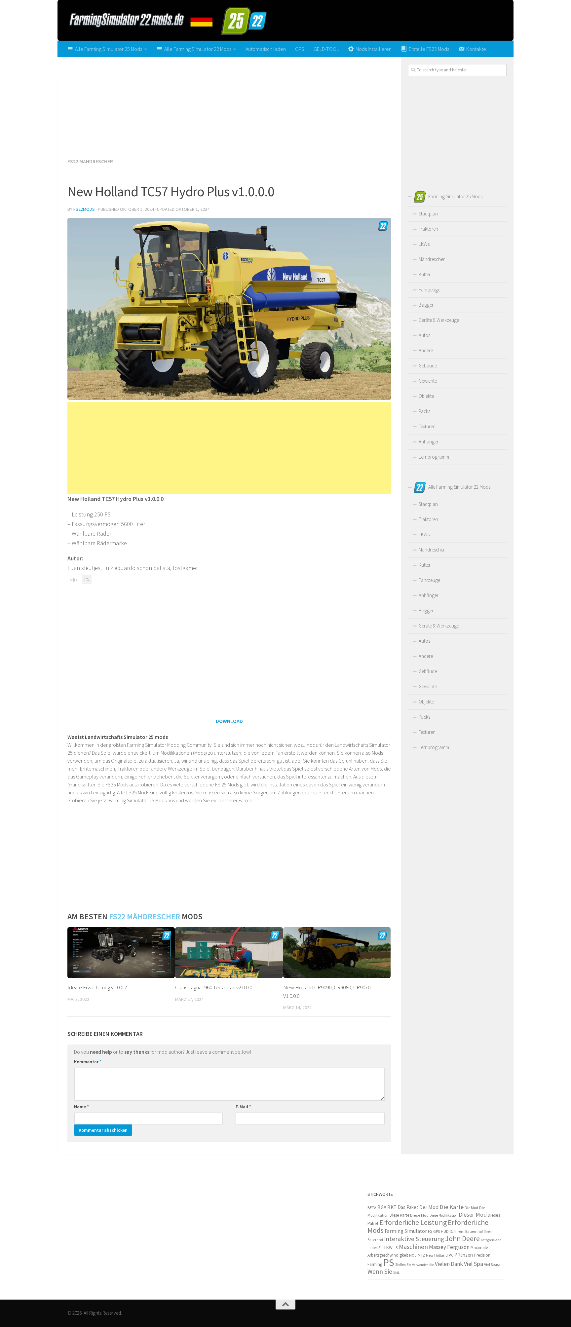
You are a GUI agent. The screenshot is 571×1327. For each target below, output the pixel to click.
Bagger (426, 305)
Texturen (427, 426)
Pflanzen (463, 1255)
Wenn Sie (379, 1271)
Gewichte (428, 381)
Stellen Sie (403, 1264)
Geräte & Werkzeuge (439, 320)
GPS (299, 49)
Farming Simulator (406, 1231)
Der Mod (428, 1207)
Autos (424, 335)
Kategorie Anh (491, 1240)
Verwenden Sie (423, 1265)
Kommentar (87, 1062)
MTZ (421, 1255)
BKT (392, 1207)
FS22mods (84, 209)
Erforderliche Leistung (413, 1222)
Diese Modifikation (444, 1215)
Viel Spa (473, 1264)
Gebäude (428, 365)
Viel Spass (492, 1264)
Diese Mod (419, 1215)
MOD (413, 1255)
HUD (445, 1231)
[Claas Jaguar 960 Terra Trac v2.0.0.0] (229, 952)
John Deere (462, 1238)
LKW (388, 1247)
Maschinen (413, 1247)
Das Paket (408, 1207)
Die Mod (471, 1207)
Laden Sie (375, 1247)
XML (396, 1272)
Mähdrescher (432, 259)
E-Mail (243, 1107)
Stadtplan (428, 213)
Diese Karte (399, 1215)
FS (430, 1231)
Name (81, 1107)
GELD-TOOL (326, 49)
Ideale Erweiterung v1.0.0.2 (97, 987)
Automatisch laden (266, 49)
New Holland (437, 1255)
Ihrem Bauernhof (468, 1231)
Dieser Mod (473, 1214)
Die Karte (451, 1207)
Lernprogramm (434, 457)
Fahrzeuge (429, 289)
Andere (426, 350)
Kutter (425, 274)
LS (396, 1247)
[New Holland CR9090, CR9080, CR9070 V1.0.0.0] (337, 952)
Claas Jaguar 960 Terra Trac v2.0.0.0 (213, 987)
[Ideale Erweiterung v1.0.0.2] (121, 952)
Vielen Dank (449, 1264)
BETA (371, 1207)
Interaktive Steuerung (414, 1239)
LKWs (424, 244)
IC (451, 1231)
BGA (381, 1207)
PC (451, 1255)
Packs (424, 411)
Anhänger (428, 441)
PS (86, 579)
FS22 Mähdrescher (90, 161)
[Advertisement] (229, 105)
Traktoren (428, 229)
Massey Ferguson (449, 1247)
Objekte (426, 396)
